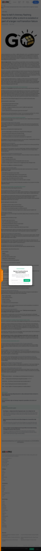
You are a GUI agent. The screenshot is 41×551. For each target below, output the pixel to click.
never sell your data (26, 282)
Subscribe (27, 280)
